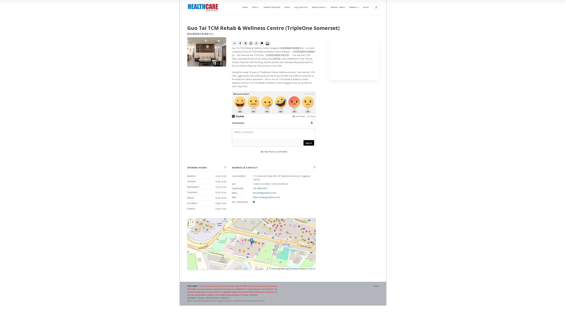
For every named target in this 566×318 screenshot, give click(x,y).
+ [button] (191, 221)
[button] (376, 7)
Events (287, 7)
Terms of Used (212, 298)
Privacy (201, 298)
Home (245, 7)
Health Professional (272, 7)
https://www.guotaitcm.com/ (266, 197)
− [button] (191, 225)
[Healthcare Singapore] (203, 8)
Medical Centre (318, 7)
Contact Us (224, 298)
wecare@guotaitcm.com (264, 192)
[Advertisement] (354, 58)
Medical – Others (338, 7)
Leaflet (273, 268)
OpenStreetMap (291, 268)
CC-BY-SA (311, 268)
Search (366, 7)
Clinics (254, 7)
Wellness (353, 7)
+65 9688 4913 (260, 188)
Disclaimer (191, 298)
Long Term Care (301, 7)
